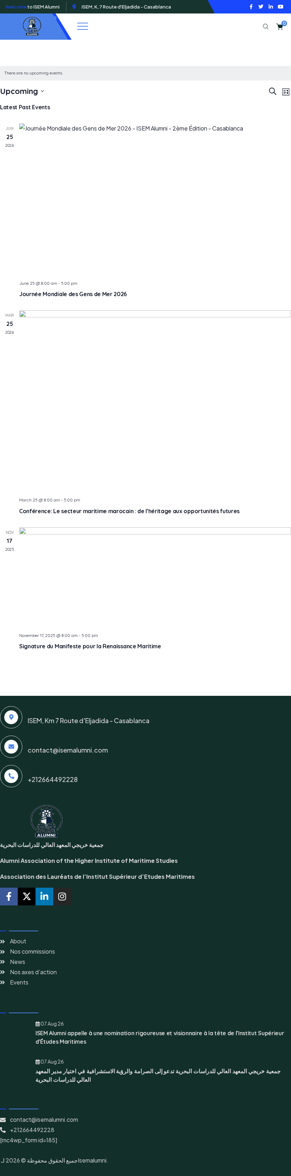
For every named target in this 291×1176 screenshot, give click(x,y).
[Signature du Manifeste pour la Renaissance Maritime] (155, 577)
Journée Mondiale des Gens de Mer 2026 (73, 294)
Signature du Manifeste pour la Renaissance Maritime (90, 646)
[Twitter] (261, 7)
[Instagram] (62, 896)
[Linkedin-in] (271, 7)
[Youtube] (281, 7)
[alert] (145, 73)
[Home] (30, 26)
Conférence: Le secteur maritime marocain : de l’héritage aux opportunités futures (129, 511)
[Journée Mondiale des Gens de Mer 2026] (155, 199)
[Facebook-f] (251, 7)
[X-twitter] (26, 896)
